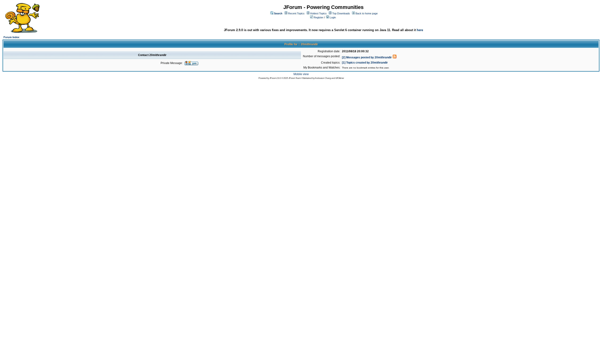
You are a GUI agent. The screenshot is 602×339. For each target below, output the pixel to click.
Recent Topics (296, 13)
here (420, 30)
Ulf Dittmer (339, 78)
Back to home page (367, 13)
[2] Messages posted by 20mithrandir (367, 57)
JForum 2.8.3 (275, 78)
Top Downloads (341, 13)
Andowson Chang (323, 78)
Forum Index (11, 37)
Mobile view (301, 74)
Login (333, 17)
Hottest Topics (318, 13)
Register (318, 17)
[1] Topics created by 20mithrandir (365, 62)
